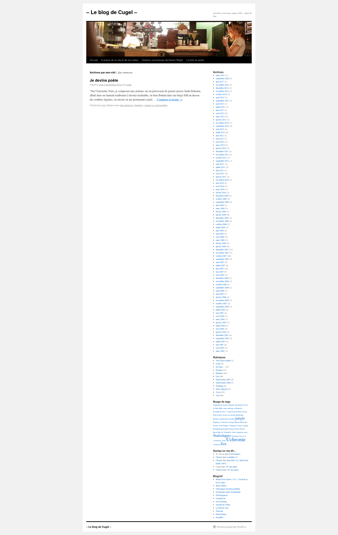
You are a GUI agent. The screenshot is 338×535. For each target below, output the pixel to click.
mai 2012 (220, 138)
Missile (237, 422)
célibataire (238, 408)
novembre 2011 (222, 154)
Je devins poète (104, 80)
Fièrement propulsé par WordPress (231, 526)
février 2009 (221, 211)
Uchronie (236, 439)
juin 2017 (220, 81)
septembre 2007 (222, 259)
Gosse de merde (229, 415)
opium (245, 425)
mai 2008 (220, 233)
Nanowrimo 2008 (223, 382)
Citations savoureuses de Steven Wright (162, 60)
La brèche (223, 422)
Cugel (129, 84)
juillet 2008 (220, 227)
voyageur (216, 444)
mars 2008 (220, 240)
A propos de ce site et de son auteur (119, 60)
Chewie (219, 457)
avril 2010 (220, 186)
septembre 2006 (222, 287)
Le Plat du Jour (222, 507)
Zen (223, 443)
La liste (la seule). (195, 60)
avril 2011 (220, 173)
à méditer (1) (232, 457)
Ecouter (219, 369)
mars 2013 (220, 116)
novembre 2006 (222, 281)
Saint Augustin (237, 432)
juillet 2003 (220, 341)
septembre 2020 (222, 78)
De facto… (220, 366)
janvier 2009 (221, 214)
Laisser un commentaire (155, 105)
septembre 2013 (222, 100)
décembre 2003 (222, 335)
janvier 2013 (221, 119)
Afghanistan (217, 405)
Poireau (231, 429)
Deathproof (217, 411)
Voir (218, 395)
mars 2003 (220, 350)
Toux (224, 440)
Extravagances (222, 495)
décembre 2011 (222, 151)
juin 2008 (220, 230)
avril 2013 (220, 113)
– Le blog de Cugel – (111, 12)
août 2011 (220, 163)
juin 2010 (220, 183)
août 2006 (220, 290)
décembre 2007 (222, 249)
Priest (237, 429)
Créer (218, 363)
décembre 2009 (222, 195)
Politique (219, 385)
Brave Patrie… (222, 485)
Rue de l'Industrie (224, 432)
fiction (244, 411)
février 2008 (221, 243)
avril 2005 (220, 316)
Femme (239, 411)
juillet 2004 (220, 325)
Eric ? (224, 411)
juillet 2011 (220, 167)
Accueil (94, 60)
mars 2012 (220, 144)
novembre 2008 (222, 221)
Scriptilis (219, 517)
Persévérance (234, 453)
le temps (230, 422)
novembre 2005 (222, 300)
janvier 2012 (221, 148)
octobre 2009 (221, 198)
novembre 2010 (222, 179)
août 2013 (220, 103)
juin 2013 (220, 110)
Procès (242, 429)
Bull (220, 408)
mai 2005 (220, 312)
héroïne (216, 419)
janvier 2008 (221, 246)
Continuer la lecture (169, 99)
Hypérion (138, 105)
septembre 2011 (222, 160)
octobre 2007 (221, 255)
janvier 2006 (221, 297)
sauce (245, 432)
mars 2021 (220, 75)
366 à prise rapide (223, 360)
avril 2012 (220, 141)
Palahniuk (216, 429)
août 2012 (220, 129)
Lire (103, 105)
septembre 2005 (222, 306)
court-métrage (228, 408)
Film (215, 415)
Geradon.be (221, 498)
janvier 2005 (221, 322)
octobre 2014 (221, 94)
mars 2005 (220, 319)
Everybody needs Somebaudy (228, 491)
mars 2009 (220, 208)
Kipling (216, 422)
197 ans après (231, 466)
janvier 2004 (221, 331)
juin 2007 (220, 268)
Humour (219, 373)
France (219, 415)
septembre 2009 (222, 202)
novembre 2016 (222, 84)
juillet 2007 (220, 265)
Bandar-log (233, 405)
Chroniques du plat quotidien (228, 488)
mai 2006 (220, 293)
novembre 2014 (222, 91)
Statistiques (222, 435)
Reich (215, 432)
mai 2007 (220, 271)
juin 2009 (220, 205)
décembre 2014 (222, 87)
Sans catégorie (222, 388)
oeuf (220, 425)
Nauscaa (219, 510)
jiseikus (232, 419)
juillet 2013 (220, 106)
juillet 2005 (220, 309)
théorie (218, 440)
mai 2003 (220, 344)
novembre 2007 (222, 252)
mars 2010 (220, 189)
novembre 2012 (222, 122)
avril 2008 (220, 236)
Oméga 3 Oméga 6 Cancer (233, 425)
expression (231, 411)
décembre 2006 (222, 278)
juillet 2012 (220, 132)
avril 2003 (220, 347)
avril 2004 (220, 328)
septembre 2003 (222, 338)
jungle (240, 418)
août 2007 (220, 262)
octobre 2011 (221, 157)
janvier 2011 (221, 176)
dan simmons (126, 105)
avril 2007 (220, 274)
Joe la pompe (221, 501)
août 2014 (220, 97)
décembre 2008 (222, 217)
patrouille (224, 429)
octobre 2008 (221, 224)
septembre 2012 (222, 125)
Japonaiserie (224, 419)
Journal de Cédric (223, 504)
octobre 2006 (221, 284)
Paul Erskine (221, 514)
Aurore (225, 405)
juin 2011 (220, 170)
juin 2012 (220, 135)
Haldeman (239, 415)
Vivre (218, 392)
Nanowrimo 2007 (223, 379)
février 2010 (221, 192)
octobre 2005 (221, 303)
